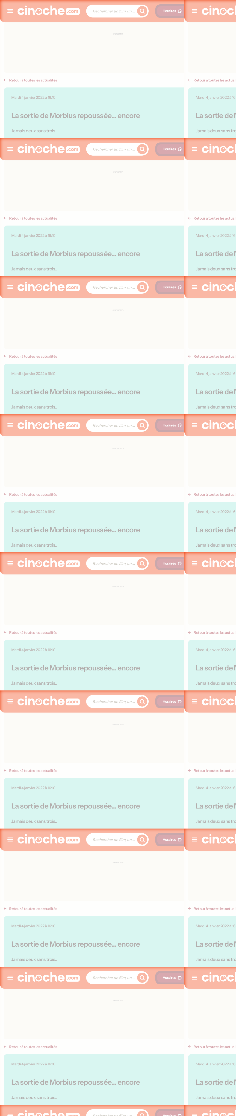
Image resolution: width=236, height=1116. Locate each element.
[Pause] (118, 558)
